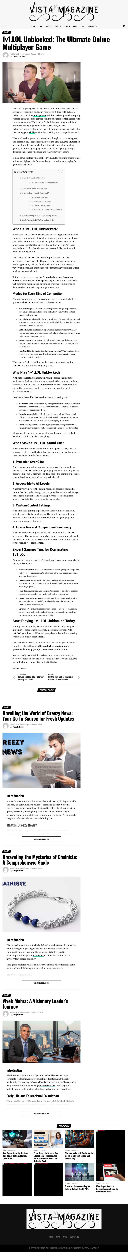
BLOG (40, 26)
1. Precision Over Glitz (40, 197)
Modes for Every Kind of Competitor (45, 182)
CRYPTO (49, 26)
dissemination (47, 1085)
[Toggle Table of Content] (59, 172)
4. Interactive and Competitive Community (47, 209)
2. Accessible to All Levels (41, 201)
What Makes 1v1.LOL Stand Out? (35, 193)
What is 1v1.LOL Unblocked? (33, 178)
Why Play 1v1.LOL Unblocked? (34, 188)
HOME (33, 26)
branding (38, 955)
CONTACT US (92, 26)
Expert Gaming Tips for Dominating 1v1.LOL (40, 215)
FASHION (58, 26)
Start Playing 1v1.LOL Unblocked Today (38, 220)
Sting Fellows (18, 727)
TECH (82, 26)
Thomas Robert (19, 56)
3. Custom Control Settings (41, 205)
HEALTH (67, 26)
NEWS (75, 26)
